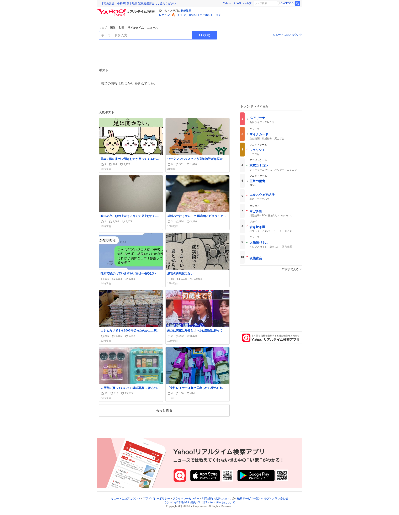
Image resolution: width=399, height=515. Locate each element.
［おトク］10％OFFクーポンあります (198, 14)
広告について (223, 498)
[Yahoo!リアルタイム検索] (127, 10)
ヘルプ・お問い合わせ (274, 498)
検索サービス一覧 (248, 498)
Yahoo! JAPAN (232, 3)
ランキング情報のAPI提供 (180, 502)
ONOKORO (287, 3)
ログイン (164, 14)
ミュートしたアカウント (287, 34)
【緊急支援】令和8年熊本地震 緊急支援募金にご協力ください (138, 3)
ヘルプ (247, 3)
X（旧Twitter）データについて (216, 502)
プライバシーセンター (186, 498)
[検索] (297, 3)
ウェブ (103, 27)
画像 (113, 27)
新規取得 (186, 10)
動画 (121, 27)
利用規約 (207, 498)
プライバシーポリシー (156, 498)
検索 (206, 35)
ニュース (152, 27)
